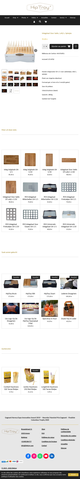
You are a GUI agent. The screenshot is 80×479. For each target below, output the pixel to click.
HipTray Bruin (11, 294)
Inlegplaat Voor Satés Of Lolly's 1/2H (68, 171)
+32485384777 (26, 441)
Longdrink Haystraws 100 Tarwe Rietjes (49, 388)
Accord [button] (73, 474)
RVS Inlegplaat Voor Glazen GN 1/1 (30, 225)
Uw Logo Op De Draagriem (11, 320)
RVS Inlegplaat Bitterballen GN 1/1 (30, 198)
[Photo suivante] (35, 50)
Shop (43, 429)
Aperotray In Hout (49, 319)
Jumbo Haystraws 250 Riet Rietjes (30, 388)
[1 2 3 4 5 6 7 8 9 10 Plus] (45, 46)
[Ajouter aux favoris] (75, 46)
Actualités (64, 444)
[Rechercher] (40, 21)
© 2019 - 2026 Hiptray (9, 468)
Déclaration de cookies (68, 436)
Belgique (24, 437)
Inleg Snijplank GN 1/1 (11, 171)
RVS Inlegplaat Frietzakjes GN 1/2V (11, 225)
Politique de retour (48, 437)
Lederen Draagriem (68, 294)
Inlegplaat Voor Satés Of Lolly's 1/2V (11, 198)
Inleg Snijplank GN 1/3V (49, 171)
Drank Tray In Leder (68, 319)
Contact (44, 446)
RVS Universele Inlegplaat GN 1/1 (50, 225)
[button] (4, 72)
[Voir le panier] (45, 22)
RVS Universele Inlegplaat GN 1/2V (68, 225)
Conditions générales (68, 440)
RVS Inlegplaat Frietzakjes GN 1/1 (68, 198)
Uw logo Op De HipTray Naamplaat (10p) (30, 321)
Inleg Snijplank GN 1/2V (30, 171)
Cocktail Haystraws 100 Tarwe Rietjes (11, 388)
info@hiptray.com (27, 446)
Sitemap (63, 448)
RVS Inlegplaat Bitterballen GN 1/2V (49, 198)
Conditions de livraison (49, 441)
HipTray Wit (30, 294)
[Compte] (34, 22)
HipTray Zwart (49, 294)
